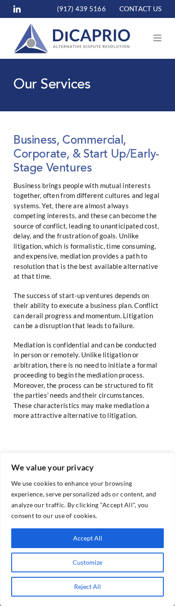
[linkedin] (17, 9)
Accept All (87, 538)
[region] (87, 529)
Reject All (87, 586)
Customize (87, 562)
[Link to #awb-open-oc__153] (157, 38)
